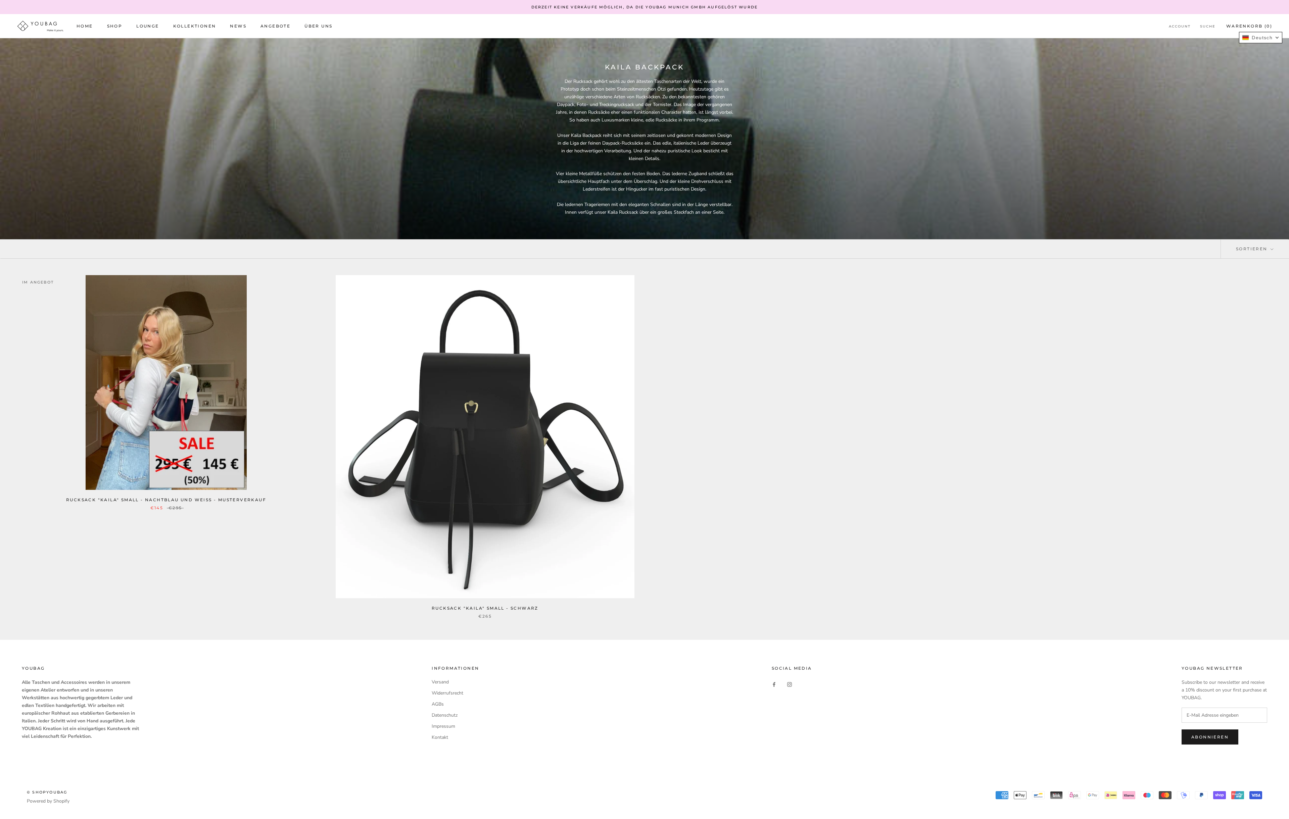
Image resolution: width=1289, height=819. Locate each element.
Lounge (147, 26)
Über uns (318, 26)
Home (85, 26)
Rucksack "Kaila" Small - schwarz (485, 608)
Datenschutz (445, 715)
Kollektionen (194, 26)
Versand (440, 682)
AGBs (438, 704)
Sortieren (1252, 248)
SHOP (115, 26)
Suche (1207, 26)
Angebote (275, 26)
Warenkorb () (1249, 26)
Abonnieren (1210, 736)
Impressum (443, 726)
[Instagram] (789, 684)
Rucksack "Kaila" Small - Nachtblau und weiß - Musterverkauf (166, 499)
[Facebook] (774, 684)
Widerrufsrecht (447, 693)
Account (1180, 26)
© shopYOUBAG (47, 792)
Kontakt (440, 737)
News (238, 26)
